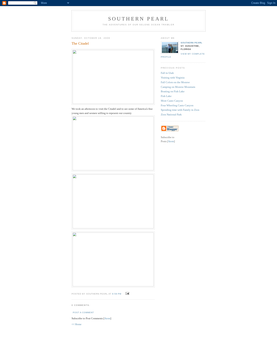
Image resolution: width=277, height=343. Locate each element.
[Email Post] (126, 293)
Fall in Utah (167, 72)
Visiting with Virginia (173, 77)
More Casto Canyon (172, 100)
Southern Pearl (138, 19)
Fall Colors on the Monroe (175, 82)
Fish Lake (166, 96)
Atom (107, 318)
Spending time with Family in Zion (180, 109)
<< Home (77, 324)
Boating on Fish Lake (173, 91)
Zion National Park (171, 114)
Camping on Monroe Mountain (178, 86)
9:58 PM (117, 294)
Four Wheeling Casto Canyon (177, 105)
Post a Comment (83, 312)
